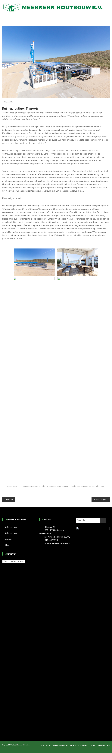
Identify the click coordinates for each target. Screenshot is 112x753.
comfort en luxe (29, 486)
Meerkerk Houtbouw (24, 745)
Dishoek (8, 539)
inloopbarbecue (55, 486)
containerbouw (42, 486)
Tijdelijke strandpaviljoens (100, 745)
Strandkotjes (46, 745)
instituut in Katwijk (69, 486)
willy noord (99, 486)
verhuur (92, 486)
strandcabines (82, 486)
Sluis (7, 545)
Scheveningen (11, 527)
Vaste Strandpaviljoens (79, 745)
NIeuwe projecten (85, 18)
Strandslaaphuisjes (60, 745)
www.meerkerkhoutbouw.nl (57, 543)
